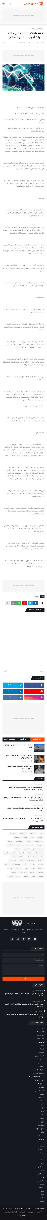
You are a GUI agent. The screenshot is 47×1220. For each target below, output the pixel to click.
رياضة (25, 864)
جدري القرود (30, 860)
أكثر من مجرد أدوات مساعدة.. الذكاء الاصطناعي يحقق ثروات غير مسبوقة (23, 799)
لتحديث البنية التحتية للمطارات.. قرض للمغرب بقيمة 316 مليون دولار (23, 820)
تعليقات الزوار (9, 739)
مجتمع (14, 872)
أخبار (41, 833)
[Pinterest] (24, 603)
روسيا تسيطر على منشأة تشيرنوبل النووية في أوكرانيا (19, 757)
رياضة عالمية (16, 864)
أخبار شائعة (37, 739)
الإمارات (16, 837)
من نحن (31, 1212)
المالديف (21, 853)
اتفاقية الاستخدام (11, 1212)
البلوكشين (19, 841)
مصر (33, 876)
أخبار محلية (23, 833)
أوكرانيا (35, 857)
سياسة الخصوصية (23, 1216)
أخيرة (32, 837)
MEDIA (11, 876)
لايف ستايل (23, 872)
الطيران (17, 849)
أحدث (41, 671)
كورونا (32, 872)
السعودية (26, 849)
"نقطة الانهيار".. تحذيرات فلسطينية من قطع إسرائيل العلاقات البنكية (26, 789)
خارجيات (40, 864)
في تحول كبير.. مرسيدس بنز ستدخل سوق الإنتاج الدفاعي (25, 809)
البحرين (28, 841)
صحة (33, 868)
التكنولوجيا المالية (28, 845)
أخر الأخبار (40, 837)
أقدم (5, 671)
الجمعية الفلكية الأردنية (14, 845)
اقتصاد (29, 29)
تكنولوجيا (40, 860)
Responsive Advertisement (23, 16)
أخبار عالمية (33, 833)
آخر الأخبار (23, 739)
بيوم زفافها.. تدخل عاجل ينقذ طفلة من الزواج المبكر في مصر (24, 1005)
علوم (26, 868)
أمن (42, 857)
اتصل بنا (22, 1212)
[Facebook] (35, 603)
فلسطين (18, 868)
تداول (13, 857)
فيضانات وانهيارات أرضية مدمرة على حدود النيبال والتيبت (25, 1016)
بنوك (27, 857)
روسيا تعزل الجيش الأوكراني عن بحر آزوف (18, 746)
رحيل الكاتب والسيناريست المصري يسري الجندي (19, 767)
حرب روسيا (13, 860)
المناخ (6, 853)
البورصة (10, 841)
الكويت (29, 853)
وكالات (18, 876)
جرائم (21, 860)
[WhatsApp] (18, 603)
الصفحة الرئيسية (38, 29)
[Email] (13, 603)
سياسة (40, 868)
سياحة (7, 864)
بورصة (20, 857)
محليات (41, 876)
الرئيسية (39, 1212)
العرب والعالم (39, 853)
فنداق (10, 868)
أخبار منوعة (13, 833)
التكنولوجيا (40, 845)
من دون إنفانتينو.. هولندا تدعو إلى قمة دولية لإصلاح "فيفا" (24, 995)
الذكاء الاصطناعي (38, 849)
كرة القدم (40, 872)
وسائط (26, 876)
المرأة (13, 853)
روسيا (32, 864)
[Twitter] (30, 603)
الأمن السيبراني (38, 841)
